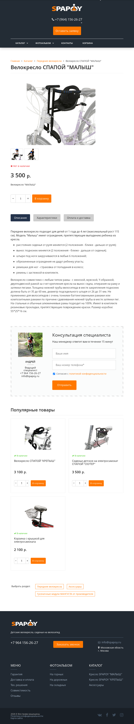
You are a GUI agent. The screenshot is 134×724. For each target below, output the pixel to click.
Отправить (64, 385)
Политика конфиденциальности (27, 716)
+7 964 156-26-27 (24, 642)
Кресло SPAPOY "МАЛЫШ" (105, 674)
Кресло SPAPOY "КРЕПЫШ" (106, 679)
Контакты (67, 43)
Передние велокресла (49, 586)
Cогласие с (81, 374)
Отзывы (15, 695)
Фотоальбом (43, 43)
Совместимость (20, 690)
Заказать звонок (68, 644)
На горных (56, 674)
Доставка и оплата (22, 679)
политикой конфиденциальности (87, 373)
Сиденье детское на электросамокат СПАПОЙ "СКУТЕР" (95, 462)
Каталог (20, 43)
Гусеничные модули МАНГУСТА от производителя (65, 593)
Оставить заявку (67, 31)
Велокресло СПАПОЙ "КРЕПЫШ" (34, 461)
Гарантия (16, 674)
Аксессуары (75, 586)
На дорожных (58, 679)
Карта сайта (17, 718)
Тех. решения (19, 685)
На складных (58, 685)
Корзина (88, 43)
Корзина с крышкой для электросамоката (29, 540)
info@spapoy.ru (30, 376)
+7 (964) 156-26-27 (68, 19)
